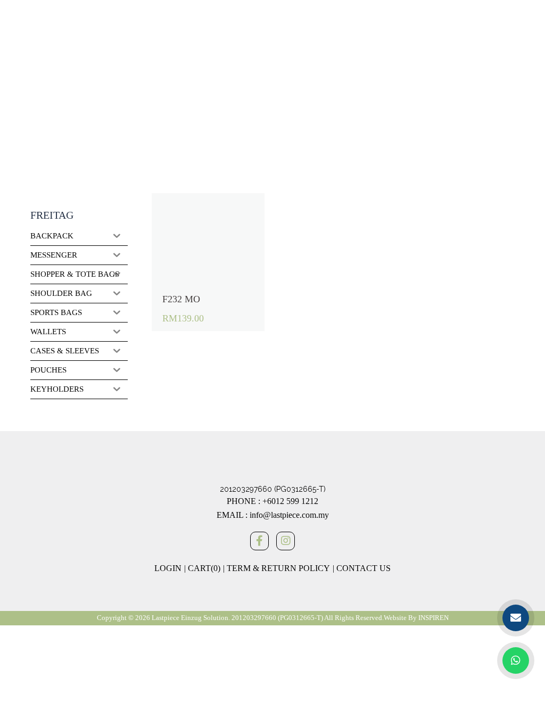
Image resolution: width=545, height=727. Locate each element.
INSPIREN (433, 618)
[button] (172, 206)
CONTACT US (363, 568)
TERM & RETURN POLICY (278, 568)
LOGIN (167, 568)
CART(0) (204, 568)
